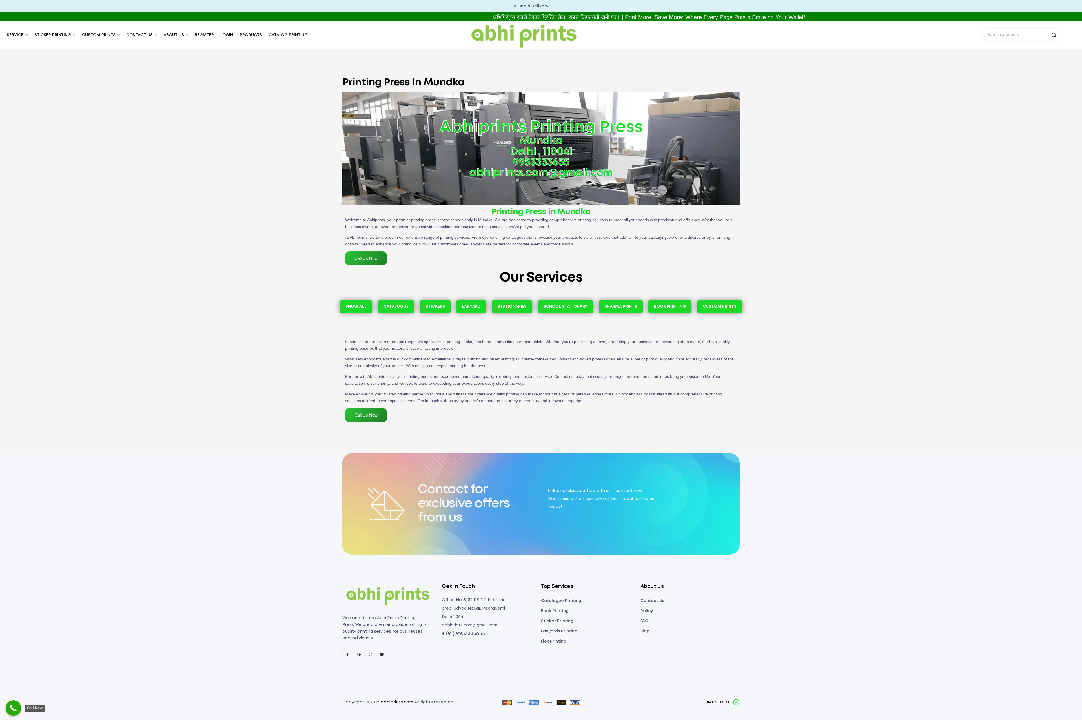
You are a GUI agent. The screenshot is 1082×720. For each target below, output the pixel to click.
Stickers (435, 306)
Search (1054, 35)
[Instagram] (370, 655)
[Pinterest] (359, 655)
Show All (356, 306)
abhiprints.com (397, 702)
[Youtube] (382, 655)
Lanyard (471, 306)
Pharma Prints (620, 306)
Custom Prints (720, 306)
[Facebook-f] (347, 655)
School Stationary (565, 306)
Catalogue (396, 306)
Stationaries (512, 306)
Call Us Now (366, 258)
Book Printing (670, 306)
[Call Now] (13, 708)
